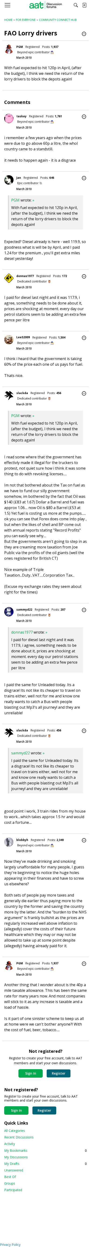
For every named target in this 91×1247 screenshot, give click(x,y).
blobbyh (22, 840)
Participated (13, 1190)
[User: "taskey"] (9, 118)
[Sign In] (84, 5)
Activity (9, 1143)
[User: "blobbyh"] (9, 842)
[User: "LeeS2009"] (9, 339)
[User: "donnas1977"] (9, 278)
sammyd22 (24, 610)
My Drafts (45, 1163)
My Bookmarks (45, 1150)
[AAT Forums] (45, 5)
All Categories (14, 1130)
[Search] (76, 5)
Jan (18, 178)
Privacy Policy (10, 1244)
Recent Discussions (19, 1137)
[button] (84, 34)
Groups (9, 1183)
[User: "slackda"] (9, 395)
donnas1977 (25, 276)
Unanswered (13, 1170)
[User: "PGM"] (9, 49)
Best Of (10, 1177)
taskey (21, 116)
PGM (19, 47)
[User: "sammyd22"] (9, 611)
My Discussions (16, 1157)
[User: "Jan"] (9, 180)
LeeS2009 (23, 337)
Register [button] (58, 1073)
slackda (22, 393)
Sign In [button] (30, 1073)
